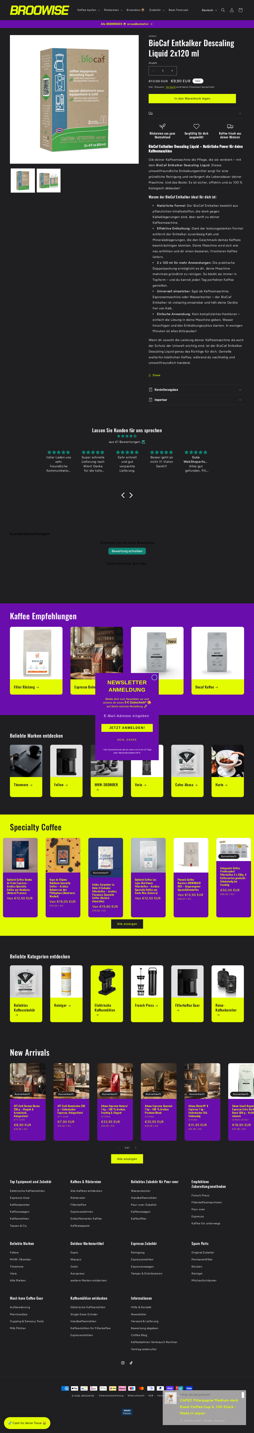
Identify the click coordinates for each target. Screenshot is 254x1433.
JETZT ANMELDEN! (127, 727)
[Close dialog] (154, 677)
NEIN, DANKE (127, 739)
